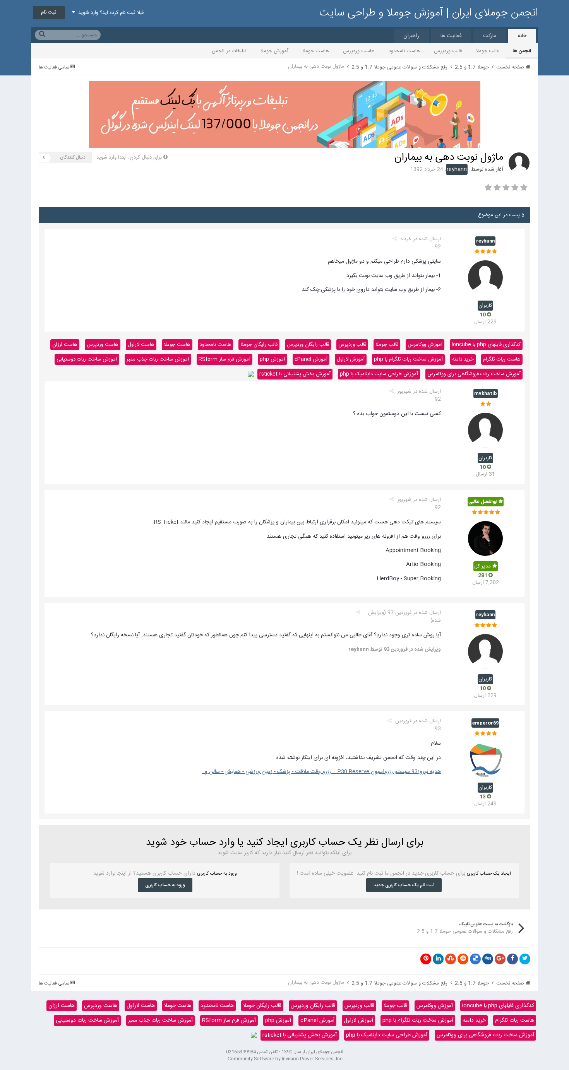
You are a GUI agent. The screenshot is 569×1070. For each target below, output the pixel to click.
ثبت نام (49, 12)
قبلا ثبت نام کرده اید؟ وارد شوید (109, 13)
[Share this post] (394, 239)
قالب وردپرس (448, 51)
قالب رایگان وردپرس (308, 344)
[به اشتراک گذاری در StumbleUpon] (450, 959)
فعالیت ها (451, 36)
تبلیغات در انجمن (229, 51)
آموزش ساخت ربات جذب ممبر (158, 359)
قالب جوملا (487, 51)
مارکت (489, 36)
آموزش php (272, 359)
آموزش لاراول (351, 359)
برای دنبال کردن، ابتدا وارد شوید (129, 157)
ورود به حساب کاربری (165, 885)
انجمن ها (521, 51)
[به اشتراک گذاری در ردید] (463, 959)
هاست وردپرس (359, 51)
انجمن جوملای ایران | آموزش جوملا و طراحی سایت (428, 13)
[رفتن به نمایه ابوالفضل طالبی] (485, 538)
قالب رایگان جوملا (259, 344)
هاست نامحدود (404, 51)
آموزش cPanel (311, 359)
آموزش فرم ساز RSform (224, 359)
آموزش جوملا (274, 51)
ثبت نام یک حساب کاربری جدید (404, 885)
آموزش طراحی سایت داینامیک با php (379, 374)
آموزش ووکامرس (425, 344)
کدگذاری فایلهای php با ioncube (486, 344)
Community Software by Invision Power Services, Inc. (284, 1059)
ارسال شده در (420, 243)
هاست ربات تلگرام (502, 359)
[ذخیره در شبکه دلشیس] (475, 959)
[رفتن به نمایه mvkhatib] (485, 430)
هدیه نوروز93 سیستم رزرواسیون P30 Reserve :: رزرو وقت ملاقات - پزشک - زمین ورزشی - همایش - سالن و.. (321, 771)
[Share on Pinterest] (425, 959)
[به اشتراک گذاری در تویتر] (524, 959)
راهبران (411, 36)
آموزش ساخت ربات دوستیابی (87, 359)
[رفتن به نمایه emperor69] (485, 759)
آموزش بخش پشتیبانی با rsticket (295, 374)
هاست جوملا (315, 51)
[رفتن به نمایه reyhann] (519, 162)
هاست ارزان (64, 344)
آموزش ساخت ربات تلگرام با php (408, 359)
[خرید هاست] (251, 374)
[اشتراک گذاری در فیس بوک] (512, 959)
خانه (522, 36)
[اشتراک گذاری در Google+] (500, 959)
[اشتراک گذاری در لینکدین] (438, 959)
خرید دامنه (463, 359)
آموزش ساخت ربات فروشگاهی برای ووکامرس (474, 374)
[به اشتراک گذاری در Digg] (487, 959)
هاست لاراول (141, 344)
